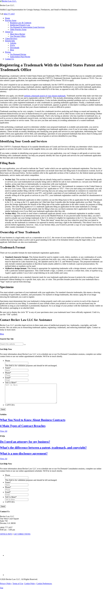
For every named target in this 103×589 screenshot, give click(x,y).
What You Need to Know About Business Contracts (32, 420)
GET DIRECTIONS (22, 534)
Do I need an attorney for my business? (25, 441)
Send (3, 409)
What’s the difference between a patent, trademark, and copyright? (43, 447)
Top (1, 588)
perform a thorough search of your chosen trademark (45, 96)
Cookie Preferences (44, 583)
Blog (2, 334)
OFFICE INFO (6, 534)
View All (3, 431)
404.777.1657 (9, 14)
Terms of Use (17, 583)
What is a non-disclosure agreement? (24, 453)
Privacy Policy (5, 583)
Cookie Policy (29, 583)
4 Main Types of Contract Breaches (22, 425)
